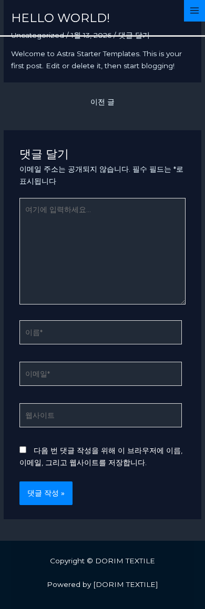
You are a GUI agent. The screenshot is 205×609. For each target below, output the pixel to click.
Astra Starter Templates (98, 53)
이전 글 (102, 102)
